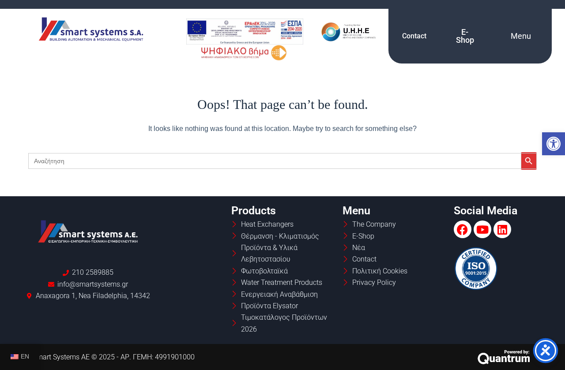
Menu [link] (521, 36)
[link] (553, 143)
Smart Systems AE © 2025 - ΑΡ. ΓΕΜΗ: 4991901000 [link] (114, 357)
